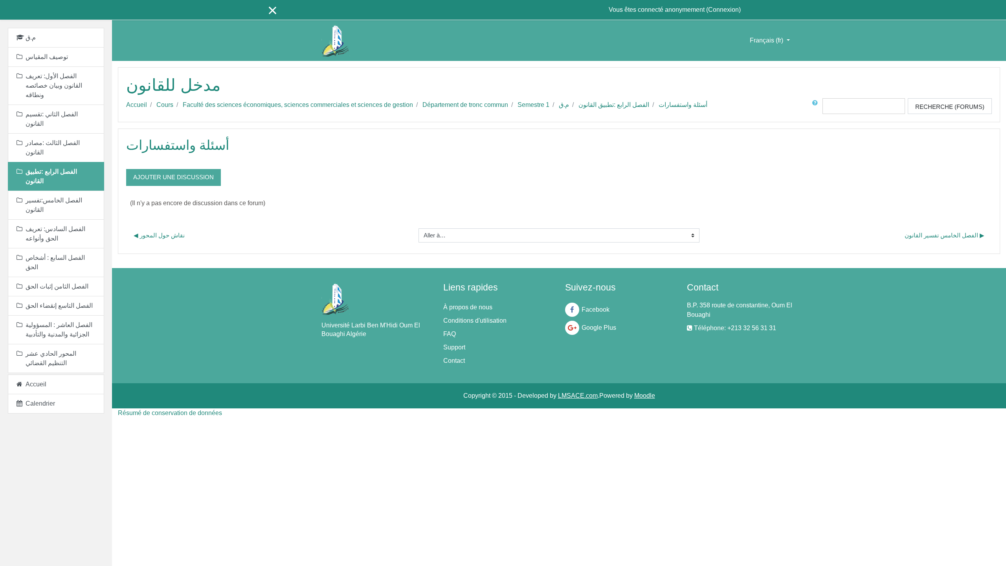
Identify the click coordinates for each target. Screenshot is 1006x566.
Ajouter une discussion (173, 177)
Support (454, 347)
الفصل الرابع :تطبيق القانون (613, 104)
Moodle (644, 395)
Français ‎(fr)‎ (767, 40)
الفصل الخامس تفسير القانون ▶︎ (944, 235)
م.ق (564, 104)
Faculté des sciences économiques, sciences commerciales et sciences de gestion (298, 104)
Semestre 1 (533, 104)
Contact (454, 360)
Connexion (723, 9)
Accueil (136, 104)
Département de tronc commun (465, 104)
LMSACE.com (578, 395)
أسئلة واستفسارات (683, 104)
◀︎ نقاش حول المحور (159, 235)
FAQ (449, 334)
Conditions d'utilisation (475, 320)
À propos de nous (467, 307)
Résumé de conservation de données (170, 413)
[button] (816, 106)
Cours (164, 104)
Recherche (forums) (949, 106)
